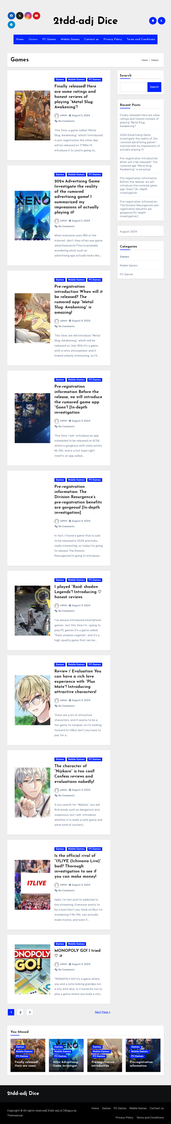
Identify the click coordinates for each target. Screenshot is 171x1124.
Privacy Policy (113, 39)
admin (63, 115)
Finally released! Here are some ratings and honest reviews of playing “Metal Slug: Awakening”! (75, 96)
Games (33, 39)
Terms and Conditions (141, 39)
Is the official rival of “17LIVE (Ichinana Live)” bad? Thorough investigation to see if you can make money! (77, 866)
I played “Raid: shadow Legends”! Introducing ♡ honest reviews (78, 592)
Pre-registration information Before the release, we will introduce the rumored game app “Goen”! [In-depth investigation (138, 185)
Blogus (68, 1110)
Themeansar (15, 1115)
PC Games (49, 39)
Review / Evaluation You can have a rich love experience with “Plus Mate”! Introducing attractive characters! (77, 681)
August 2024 (128, 231)
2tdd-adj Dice (85, 21)
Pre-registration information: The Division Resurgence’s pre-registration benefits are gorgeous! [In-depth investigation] (140, 209)
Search (126, 75)
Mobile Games (70, 39)
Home (20, 39)
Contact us (91, 39)
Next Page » (102, 1012)
